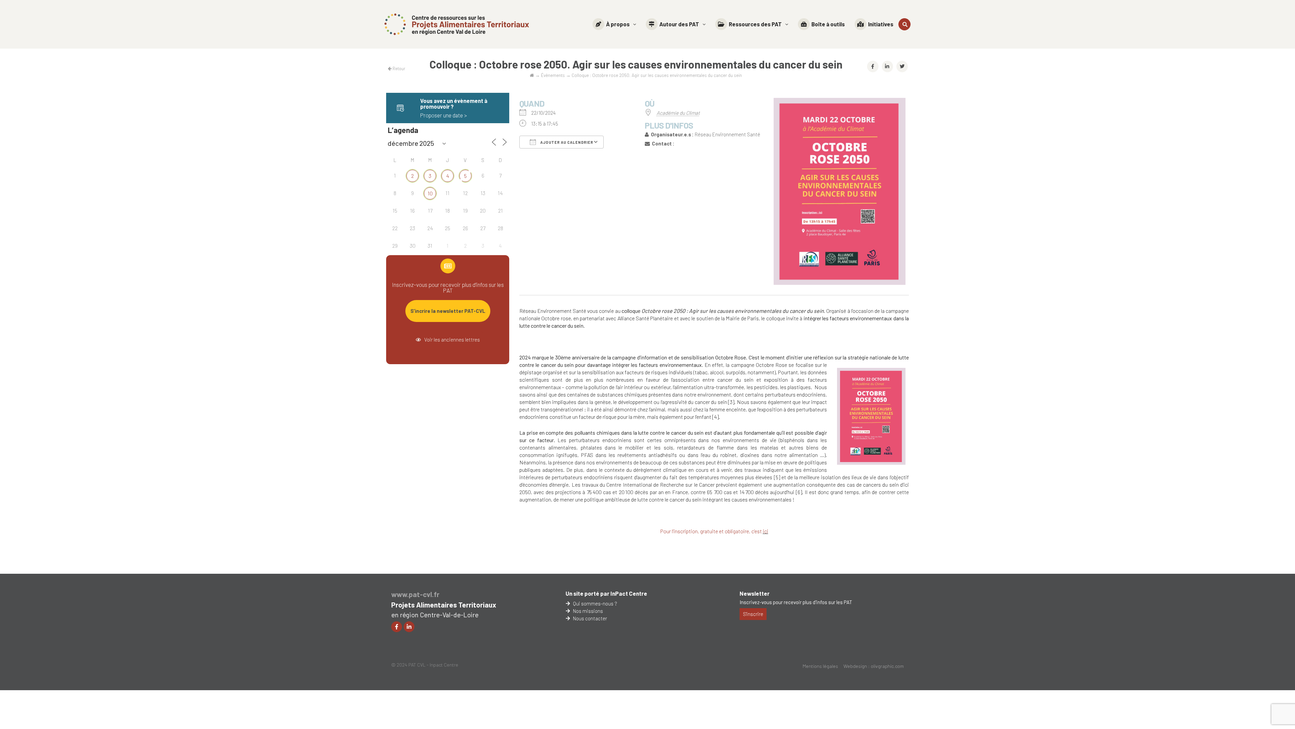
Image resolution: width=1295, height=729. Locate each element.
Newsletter (755, 593)
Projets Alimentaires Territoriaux (443, 604)
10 (430, 193)
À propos (618, 24)
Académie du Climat (678, 113)
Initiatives (880, 24)
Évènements (553, 75)
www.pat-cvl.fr (415, 594)
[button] (614, 24)
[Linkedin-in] (409, 626)
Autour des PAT (679, 24)
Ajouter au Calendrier (566, 142)
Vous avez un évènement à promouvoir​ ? (453, 103)
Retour (398, 68)
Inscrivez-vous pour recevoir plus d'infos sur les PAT (796, 602)
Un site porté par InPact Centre (606, 593)
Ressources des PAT (755, 24)
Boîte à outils (828, 24)
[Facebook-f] (396, 626)
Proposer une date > (443, 115)
